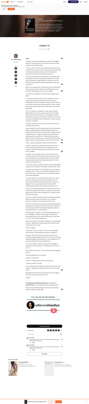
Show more (44, 353)
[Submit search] (28, 2)
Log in (51, 401)
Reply (33, 342)
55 (49, 49)
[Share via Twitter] (16, 72)
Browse (12, 1)
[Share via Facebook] (16, 68)
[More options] (62, 337)
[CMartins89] (27, 338)
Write (64, 2)
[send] (61, 334)
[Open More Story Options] (16, 86)
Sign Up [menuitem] (85, 1)
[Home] (5, 2)
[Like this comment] (62, 339)
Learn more (11, 9)
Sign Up (58, 401)
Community (20, 1)
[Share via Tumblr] (16, 79)
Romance (37, 22)
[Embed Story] (16, 82)
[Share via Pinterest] (16, 75)
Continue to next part (44, 326)
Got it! (4, 9)
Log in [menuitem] (80, 1)
